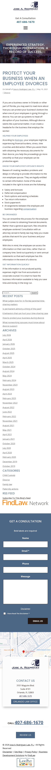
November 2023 (10, 385)
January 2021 (9, 439)
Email (25, 550)
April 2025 (7, 357)
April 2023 (7, 393)
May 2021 (7, 430)
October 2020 (9, 443)
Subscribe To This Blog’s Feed (16, 498)
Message (25, 576)
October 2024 (9, 366)
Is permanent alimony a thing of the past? (22, 308)
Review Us (25, 735)
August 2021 (8, 425)
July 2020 (7, 448)
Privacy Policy (31, 751)
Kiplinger (19, 140)
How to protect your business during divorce (23, 318)
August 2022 (8, 407)
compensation (29, 209)
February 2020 (9, 457)
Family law (7, 484)
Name (25, 538)
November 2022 (10, 403)
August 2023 (8, 389)
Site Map (18, 751)
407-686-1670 (25, 22)
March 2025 (8, 362)
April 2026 (7, 339)
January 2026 (9, 344)
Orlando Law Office (25, 701)
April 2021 (7, 434)
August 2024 (8, 371)
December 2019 (10, 461)
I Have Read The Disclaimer (18, 614)
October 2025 (9, 348)
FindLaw (31, 755)
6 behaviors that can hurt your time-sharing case (25, 313)
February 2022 (9, 416)
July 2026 (7, 335)
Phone (25, 563)
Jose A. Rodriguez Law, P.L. (24, 89)
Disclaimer (25, 608)
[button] (25, 28)
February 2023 (9, 398)
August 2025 (8, 353)
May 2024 (7, 375)
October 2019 (9, 466)
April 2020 (7, 452)
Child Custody (9, 475)
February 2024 (9, 380)
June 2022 (7, 412)
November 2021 (10, 421)
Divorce (7, 93)
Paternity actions (10, 489)
